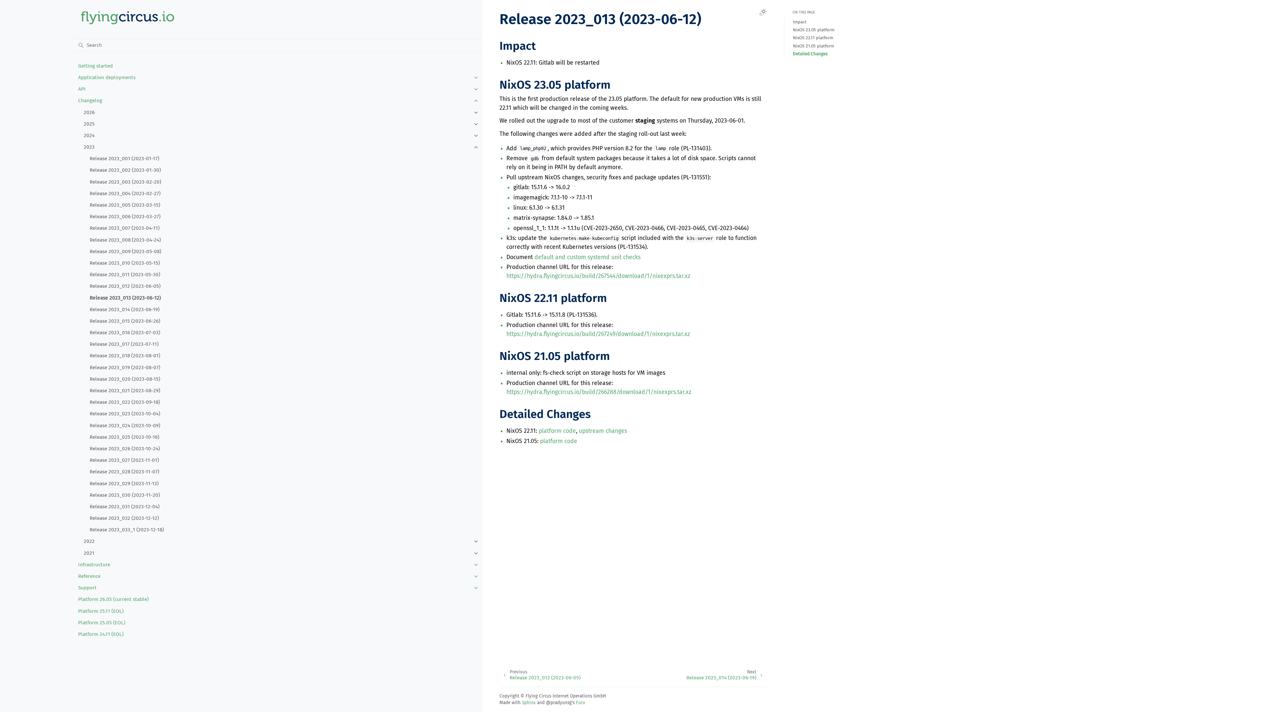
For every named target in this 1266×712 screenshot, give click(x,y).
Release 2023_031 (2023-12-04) (125, 507)
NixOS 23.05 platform (813, 29)
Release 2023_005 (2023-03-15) (125, 205)
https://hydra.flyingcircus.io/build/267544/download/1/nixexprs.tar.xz (598, 276)
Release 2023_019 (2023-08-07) (125, 368)
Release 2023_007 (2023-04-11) (125, 228)
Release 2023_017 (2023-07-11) (124, 344)
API (82, 89)
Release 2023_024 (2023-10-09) (125, 426)
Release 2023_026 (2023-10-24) (125, 449)
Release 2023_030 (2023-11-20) (125, 495)
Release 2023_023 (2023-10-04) (125, 414)
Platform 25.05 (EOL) (101, 623)
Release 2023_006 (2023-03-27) (125, 217)
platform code (557, 431)
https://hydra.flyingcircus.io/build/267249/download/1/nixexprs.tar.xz (598, 334)
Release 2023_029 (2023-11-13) (124, 484)
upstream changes (603, 431)
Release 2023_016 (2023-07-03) (125, 333)
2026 (89, 112)
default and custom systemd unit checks (587, 257)
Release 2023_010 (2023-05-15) (125, 263)
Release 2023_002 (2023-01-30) (125, 170)
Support (87, 588)
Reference (89, 576)
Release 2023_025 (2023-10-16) (124, 437)
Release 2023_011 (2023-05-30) (125, 275)
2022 (89, 541)
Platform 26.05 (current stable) (113, 599)
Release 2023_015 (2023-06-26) (125, 321)
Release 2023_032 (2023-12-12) (124, 518)
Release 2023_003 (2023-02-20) (125, 182)
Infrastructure (94, 565)
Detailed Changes (810, 53)
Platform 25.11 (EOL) (101, 611)
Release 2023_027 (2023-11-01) (124, 460)
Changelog (90, 101)
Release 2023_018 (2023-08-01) (125, 356)
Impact (799, 21)
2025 (89, 124)
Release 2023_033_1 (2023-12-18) (127, 530)
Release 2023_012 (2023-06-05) (125, 286)
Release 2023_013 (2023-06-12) (125, 298)
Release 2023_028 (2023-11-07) (124, 472)
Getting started (95, 66)
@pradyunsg (559, 702)
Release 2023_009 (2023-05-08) (125, 251)
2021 (89, 553)
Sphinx (529, 702)
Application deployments (107, 77)
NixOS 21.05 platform (813, 46)
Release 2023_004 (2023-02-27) (125, 193)
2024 (89, 135)
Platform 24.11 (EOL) (101, 634)
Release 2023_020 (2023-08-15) (125, 379)
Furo (580, 702)
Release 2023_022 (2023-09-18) (125, 402)
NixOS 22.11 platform (813, 37)
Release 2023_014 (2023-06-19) (125, 309)
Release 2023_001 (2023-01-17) (124, 159)
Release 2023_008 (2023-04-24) (125, 240)
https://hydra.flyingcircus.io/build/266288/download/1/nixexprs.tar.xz (598, 392)
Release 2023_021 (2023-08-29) (125, 391)
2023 (89, 147)
